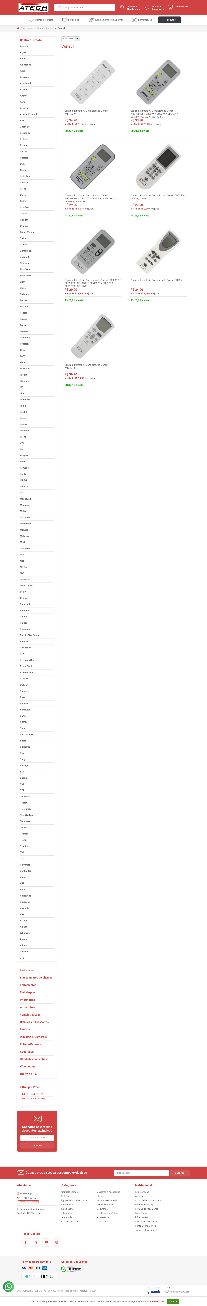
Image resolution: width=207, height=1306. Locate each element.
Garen (23, 325)
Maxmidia (25, 505)
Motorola (25, 536)
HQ (21, 387)
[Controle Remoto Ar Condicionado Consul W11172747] (92, 96)
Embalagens (67, 1209)
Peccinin (25, 610)
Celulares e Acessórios (108, 1192)
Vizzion (24, 920)
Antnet (23, 95)
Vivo (22, 914)
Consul (24, 213)
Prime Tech (26, 666)
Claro (23, 195)
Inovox (23, 424)
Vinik (22, 889)
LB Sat (23, 480)
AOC (22, 102)
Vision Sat (25, 895)
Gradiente (25, 337)
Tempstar (25, 821)
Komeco (24, 467)
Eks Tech (25, 269)
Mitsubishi (25, 517)
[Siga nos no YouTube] (46, 1242)
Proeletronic (26, 672)
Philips (23, 623)
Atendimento (141, 1196)
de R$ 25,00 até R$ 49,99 (33, 1099)
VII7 (22, 883)
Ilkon (22, 393)
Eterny (23, 300)
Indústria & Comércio (107, 1200)
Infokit (23, 412)
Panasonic (25, 604)
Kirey (22, 461)
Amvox (23, 89)
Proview (24, 678)
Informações (141, 1217)
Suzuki (23, 778)
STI (22, 771)
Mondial (24, 530)
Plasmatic (25, 629)
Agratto (24, 52)
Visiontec (25, 902)
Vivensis (24, 908)
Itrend (23, 436)
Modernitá (25, 523)
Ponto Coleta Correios (146, 1225)
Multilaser (25, 548)
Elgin (22, 281)
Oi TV (23, 592)
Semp (23, 728)
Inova (23, 418)
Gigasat (24, 331)
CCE (22, 164)
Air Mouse (25, 64)
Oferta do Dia (103, 1221)
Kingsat (24, 455)
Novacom (25, 579)
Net (22, 561)
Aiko (22, 58)
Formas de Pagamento (146, 1209)
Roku (22, 697)
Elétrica (100, 1196)
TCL (22, 790)
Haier (23, 362)
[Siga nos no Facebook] (25, 1242)
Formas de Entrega (144, 1204)
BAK (22, 120)
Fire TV (24, 306)
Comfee (24, 207)
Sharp (23, 740)
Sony (22, 759)
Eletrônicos (67, 1196)
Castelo (24, 157)
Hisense (24, 381)
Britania (24, 139)
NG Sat (23, 567)
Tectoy (23, 802)
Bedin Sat (25, 126)
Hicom (23, 374)
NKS (22, 573)
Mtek (22, 542)
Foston (23, 312)
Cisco (23, 188)
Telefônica (26, 809)
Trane (23, 840)
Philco (23, 616)
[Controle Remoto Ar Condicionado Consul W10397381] (92, 350)
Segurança (102, 1209)
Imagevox (25, 399)
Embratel (25, 294)
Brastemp (25, 133)
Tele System (26, 815)
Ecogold (24, 257)
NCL (22, 554)
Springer (24, 765)
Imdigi (23, 405)
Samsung (25, 709)
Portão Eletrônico (29, 635)
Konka (23, 474)
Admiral (24, 46)
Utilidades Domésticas (108, 1213)
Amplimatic (26, 83)
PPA (22, 654)
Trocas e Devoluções (145, 1230)
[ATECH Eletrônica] (33, 7)
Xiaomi (23, 939)
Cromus (24, 226)
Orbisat (24, 598)
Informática (67, 1213)
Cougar (24, 219)
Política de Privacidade (146, 1221)
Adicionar (105, 121)
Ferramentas (67, 1204)
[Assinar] (37, 1145)
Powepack (25, 647)
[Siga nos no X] (36, 1242)
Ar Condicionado (29, 114)
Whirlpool (25, 933)
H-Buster (25, 368)
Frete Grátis (141, 1213)
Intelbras (24, 430)
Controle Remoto (45, 28)
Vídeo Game (103, 1217)
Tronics (24, 846)
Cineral (24, 182)
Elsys (23, 288)
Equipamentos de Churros (74, 1200)
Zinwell (24, 951)
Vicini (23, 877)
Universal (25, 864)
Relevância (68, 39)
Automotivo (67, 1217)
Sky (22, 753)
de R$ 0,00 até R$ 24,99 (33, 1094)
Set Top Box (26, 734)
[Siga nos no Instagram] (57, 1242)
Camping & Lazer (69, 1221)
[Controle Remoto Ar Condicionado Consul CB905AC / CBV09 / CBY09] (158, 181)
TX (21, 858)
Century (24, 170)
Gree (22, 350)
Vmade (23, 926)
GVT (22, 356)
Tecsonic (25, 796)
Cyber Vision (27, 232)
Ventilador (25, 871)
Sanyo (23, 716)
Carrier (24, 151)
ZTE (22, 957)
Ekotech (24, 263)
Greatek (24, 343)
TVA (22, 852)
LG (21, 492)
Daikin (23, 238)
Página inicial (27, 28)
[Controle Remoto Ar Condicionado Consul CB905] (158, 266)
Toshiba (24, 833)
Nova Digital (26, 585)
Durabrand (25, 250)
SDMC (23, 722)
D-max (23, 244)
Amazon (24, 77)
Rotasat (24, 703)
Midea (23, 511)
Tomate (24, 827)
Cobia (23, 201)
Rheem (24, 691)
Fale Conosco (142, 1192)
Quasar (24, 685)
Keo (22, 449)
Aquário (24, 108)
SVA (22, 784)
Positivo (24, 641)
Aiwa (22, 71)
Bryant (23, 145)
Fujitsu (23, 319)
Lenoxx (24, 486)
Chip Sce (25, 176)
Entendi (173, 1301)
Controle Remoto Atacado (148, 1200)
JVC (22, 443)
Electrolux (25, 275)
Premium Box (27, 660)
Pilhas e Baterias (105, 1204)
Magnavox (25, 499)
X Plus (23, 945)
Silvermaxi (25, 747)
